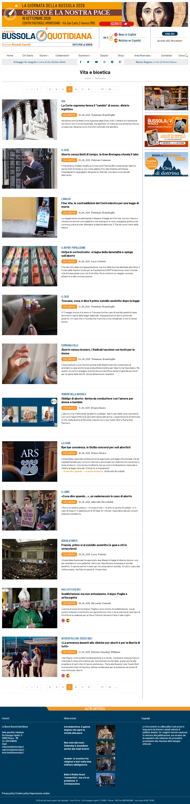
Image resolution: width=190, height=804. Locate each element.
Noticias (130, 40)
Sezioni (43, 55)
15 (69, 89)
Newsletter (169, 40)
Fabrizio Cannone (101, 160)
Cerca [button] (181, 55)
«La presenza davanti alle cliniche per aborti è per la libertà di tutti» (100, 644)
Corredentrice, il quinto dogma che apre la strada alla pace (77, 729)
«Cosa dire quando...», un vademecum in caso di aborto (96, 496)
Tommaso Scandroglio (103, 115)
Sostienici (84, 55)
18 (89, 89)
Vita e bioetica (100, 78)
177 (102, 89)
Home (10, 55)
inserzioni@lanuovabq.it (13, 752)
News (127, 34)
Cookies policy (22, 793)
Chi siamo (27, 55)
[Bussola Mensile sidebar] (166, 131)
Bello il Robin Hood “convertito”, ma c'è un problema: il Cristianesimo (76, 779)
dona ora (169, 33)
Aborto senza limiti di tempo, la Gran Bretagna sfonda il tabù (99, 154)
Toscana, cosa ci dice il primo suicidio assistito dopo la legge (100, 301)
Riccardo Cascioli (101, 603)
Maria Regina (144, 62)
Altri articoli (95, 708)
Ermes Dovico (98, 407)
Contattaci (166, 55)
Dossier (104, 55)
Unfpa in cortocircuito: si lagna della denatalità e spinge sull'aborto (97, 253)
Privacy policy (8, 793)
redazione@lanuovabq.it (13, 746)
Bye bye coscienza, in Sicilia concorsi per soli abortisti (96, 447)
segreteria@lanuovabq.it (13, 749)
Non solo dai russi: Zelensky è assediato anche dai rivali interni (76, 745)
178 (109, 89)
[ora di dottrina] (166, 164)
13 (56, 89)
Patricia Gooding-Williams (105, 652)
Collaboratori (62, 55)
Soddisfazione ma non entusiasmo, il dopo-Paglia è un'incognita (94, 595)
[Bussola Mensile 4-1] (166, 98)
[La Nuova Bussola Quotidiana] (47, 37)
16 (76, 89)
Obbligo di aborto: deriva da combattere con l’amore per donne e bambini (97, 400)
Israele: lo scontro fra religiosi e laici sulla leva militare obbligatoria (77, 761)
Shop (120, 55)
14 (63, 89)
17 (82, 89)
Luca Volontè (98, 261)
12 (50, 89)
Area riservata (142, 55)
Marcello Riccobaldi (102, 502)
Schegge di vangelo (25, 62)
